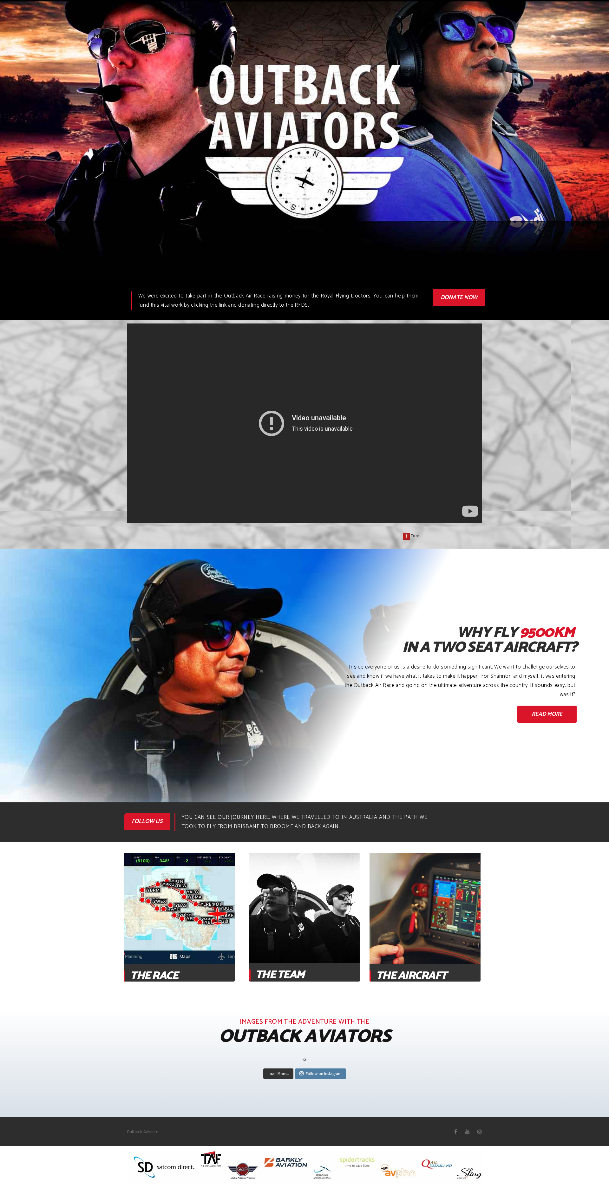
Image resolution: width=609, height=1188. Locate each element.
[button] (459, 297)
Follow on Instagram (324, 1073)
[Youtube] (467, 1131)
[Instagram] (479, 1131)
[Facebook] (455, 1131)
